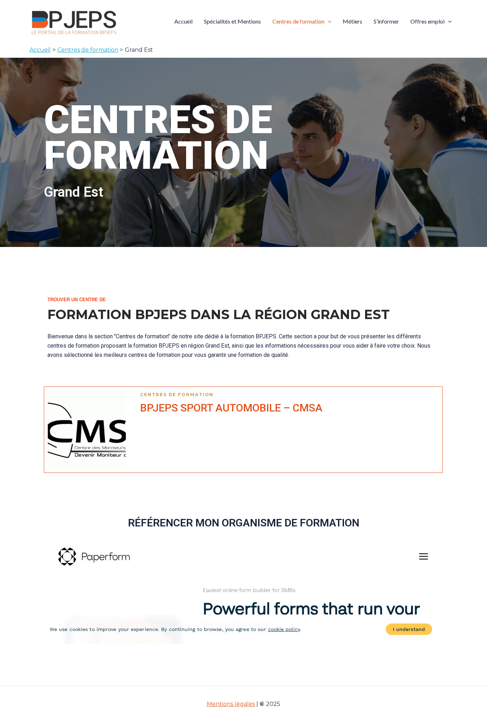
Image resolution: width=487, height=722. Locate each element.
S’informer (386, 21)
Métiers (352, 21)
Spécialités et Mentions (232, 21)
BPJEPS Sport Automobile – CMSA (231, 408)
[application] (328, 21)
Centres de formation (298, 21)
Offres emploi (427, 21)
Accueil (183, 21)
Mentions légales (231, 704)
